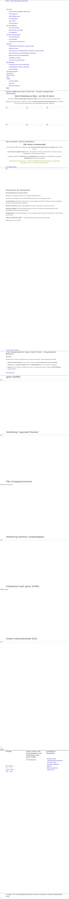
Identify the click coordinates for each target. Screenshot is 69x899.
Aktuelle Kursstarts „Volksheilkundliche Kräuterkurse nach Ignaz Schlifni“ (55, 760)
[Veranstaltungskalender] (54, 108)
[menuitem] (34, 16)
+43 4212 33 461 (14, 761)
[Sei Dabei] (54, 125)
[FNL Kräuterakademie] (34, 108)
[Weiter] (1, 747)
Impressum (37, 894)
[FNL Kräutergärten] (14, 125)
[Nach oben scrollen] (0, 898)
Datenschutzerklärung (52, 768)
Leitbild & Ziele (50, 769)
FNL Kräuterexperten (31, 759)
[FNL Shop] (34, 125)
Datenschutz (44, 894)
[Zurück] (0, 747)
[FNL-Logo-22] (18, 1)
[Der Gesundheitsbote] (14, 108)
